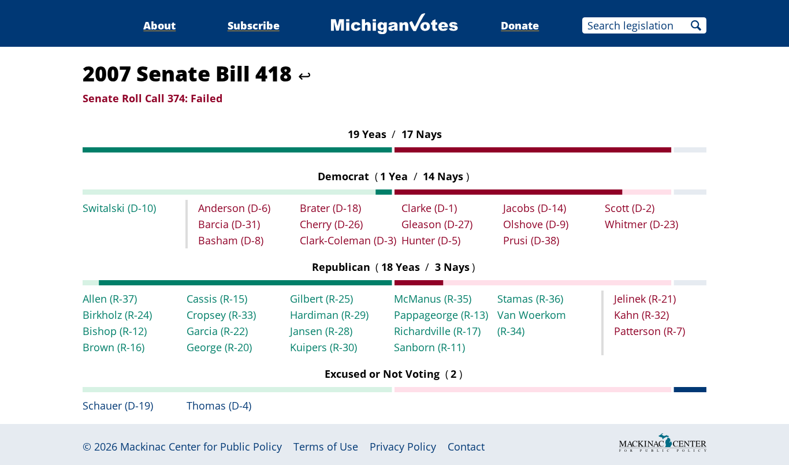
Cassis (217, 299)
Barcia (229, 224)
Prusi (531, 240)
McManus (432, 299)
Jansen (321, 331)
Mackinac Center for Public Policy (201, 446)
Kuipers (323, 347)
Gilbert (321, 299)
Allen (110, 299)
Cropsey (221, 315)
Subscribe (254, 25)
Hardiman (329, 315)
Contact (466, 446)
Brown (113, 347)
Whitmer (641, 224)
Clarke (429, 208)
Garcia (217, 331)
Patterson (649, 331)
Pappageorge (441, 315)
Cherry (331, 224)
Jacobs (534, 208)
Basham (230, 240)
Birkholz (117, 315)
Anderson (234, 208)
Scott (629, 208)
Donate (520, 25)
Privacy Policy (403, 446)
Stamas (530, 299)
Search (696, 25)
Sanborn (429, 347)
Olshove (535, 224)
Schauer (118, 405)
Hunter (430, 240)
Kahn (641, 315)
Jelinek (645, 299)
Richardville (437, 331)
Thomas (219, 405)
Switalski (119, 208)
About (159, 25)
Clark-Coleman (348, 240)
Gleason (436, 224)
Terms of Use (325, 446)
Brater (330, 208)
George (219, 347)
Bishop (115, 331)
